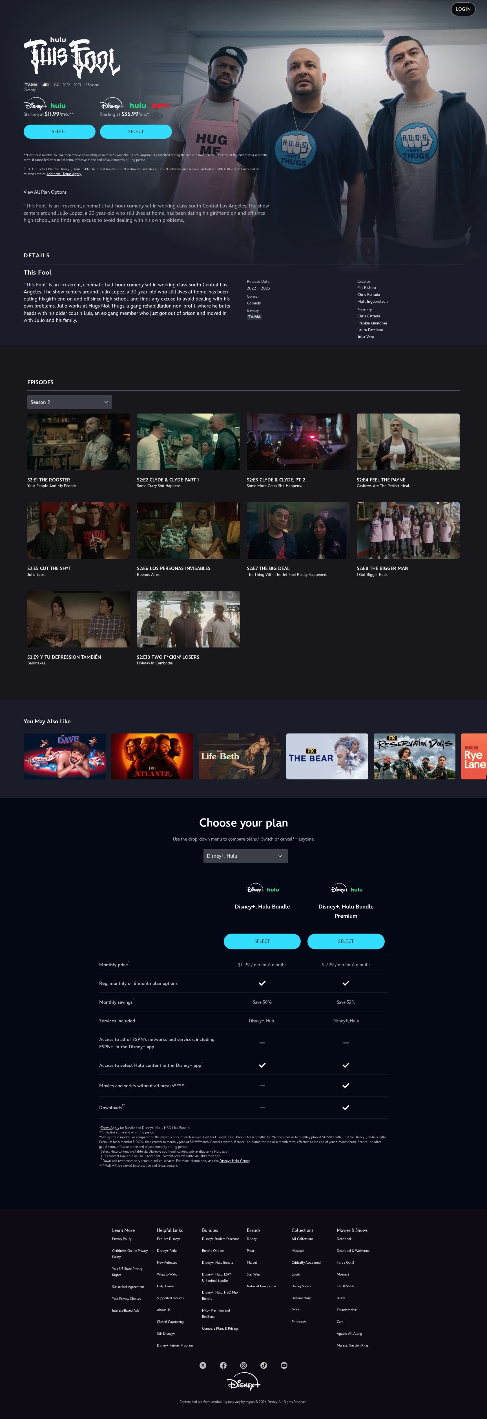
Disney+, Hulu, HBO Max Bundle (220, 1295)
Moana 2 (343, 1274)
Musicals (298, 1251)
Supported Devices (170, 1298)
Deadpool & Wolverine (353, 1251)
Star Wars (254, 1274)
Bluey (341, 1298)
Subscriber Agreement (128, 1287)
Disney (251, 1239)
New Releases (167, 1263)
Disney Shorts (301, 1286)
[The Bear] (327, 756)
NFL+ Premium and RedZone (216, 1314)
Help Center (166, 1286)
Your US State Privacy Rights (127, 1272)
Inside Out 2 (345, 1263)
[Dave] (64, 756)
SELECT (59, 131)
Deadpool (344, 1239)
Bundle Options (213, 1251)
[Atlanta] (152, 756)
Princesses (299, 1322)
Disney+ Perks (167, 1251)
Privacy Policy (121, 1239)
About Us (164, 1310)
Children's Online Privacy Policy (130, 1254)
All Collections (302, 1239)
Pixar (250, 1251)
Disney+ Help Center (234, 1161)
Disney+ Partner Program (175, 1345)
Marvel (252, 1263)
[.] (203, 1365)
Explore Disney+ (169, 1239)
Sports (296, 1274)
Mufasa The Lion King (352, 1345)
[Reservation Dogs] (414, 756)
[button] (176, 1230)
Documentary (301, 1298)
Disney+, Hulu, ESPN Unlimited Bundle (217, 1277)
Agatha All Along (349, 1334)
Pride (295, 1310)
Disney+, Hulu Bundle (217, 1263)
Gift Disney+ (166, 1334)
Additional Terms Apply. (64, 174)
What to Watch (167, 1274)
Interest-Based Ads (125, 1310)
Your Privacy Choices (126, 1299)
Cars (340, 1322)
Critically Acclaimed (306, 1263)
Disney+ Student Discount (220, 1239)
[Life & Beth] (239, 756)
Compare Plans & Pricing (220, 1328)
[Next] (476, 755)
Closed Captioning (170, 1322)
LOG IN (463, 9)
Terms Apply (110, 1128)
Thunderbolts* (347, 1310)
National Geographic (261, 1286)
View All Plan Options (45, 192)
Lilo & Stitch (345, 1286)
